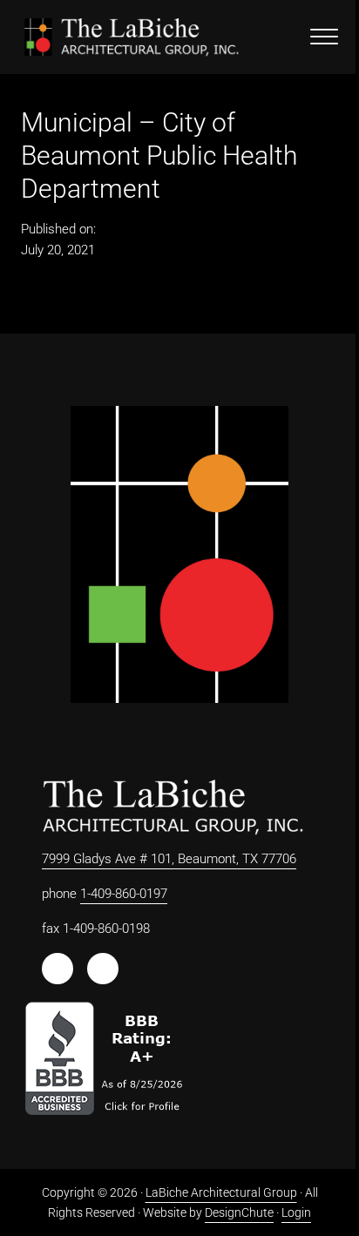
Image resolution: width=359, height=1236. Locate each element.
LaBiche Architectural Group (221, 1192)
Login (296, 1212)
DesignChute (239, 1212)
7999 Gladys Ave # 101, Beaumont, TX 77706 (169, 859)
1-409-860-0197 (123, 894)
